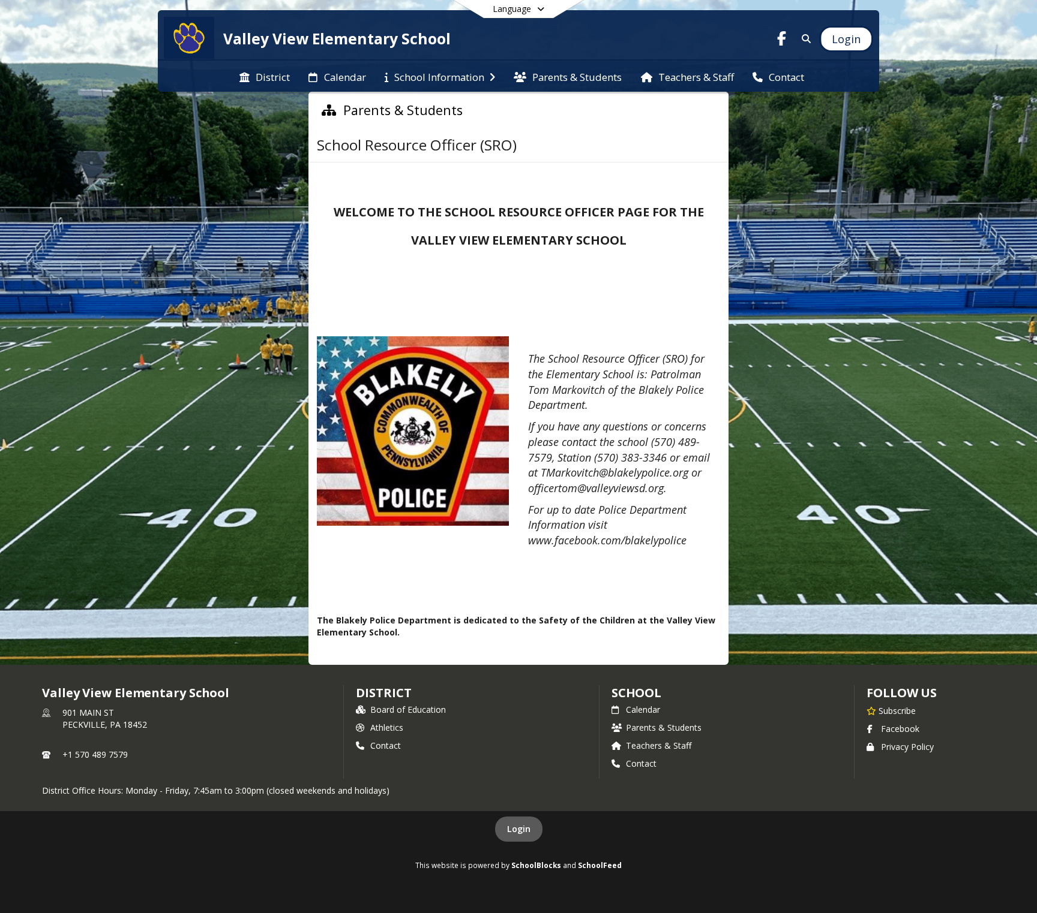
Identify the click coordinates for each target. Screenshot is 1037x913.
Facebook (900, 728)
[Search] (804, 38)
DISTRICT (383, 693)
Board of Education (408, 709)
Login (519, 828)
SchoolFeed (600, 865)
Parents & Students (664, 727)
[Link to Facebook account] (782, 40)
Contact (385, 745)
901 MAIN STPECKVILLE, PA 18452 (104, 718)
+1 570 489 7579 (95, 754)
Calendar (643, 709)
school (636, 693)
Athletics (386, 727)
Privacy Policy (907, 746)
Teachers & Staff (658, 745)
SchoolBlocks (536, 865)
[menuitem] (264, 76)
